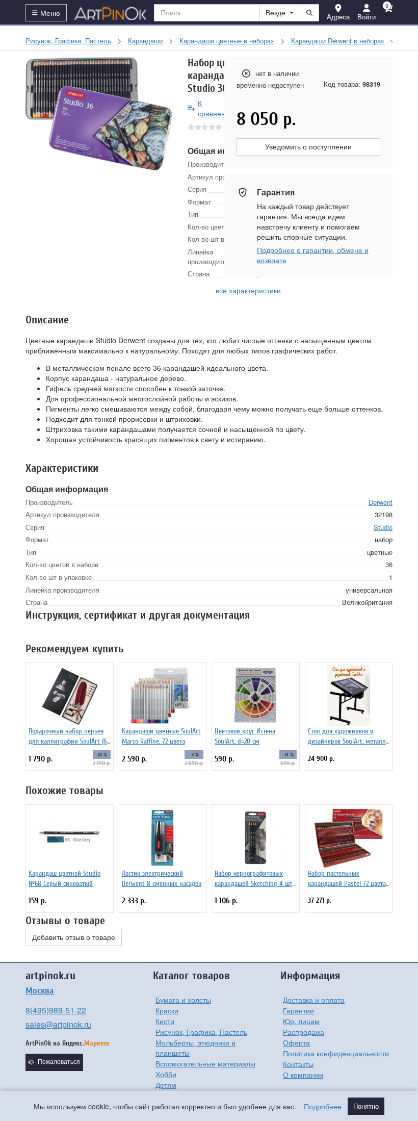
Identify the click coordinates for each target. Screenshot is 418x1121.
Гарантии (298, 1010)
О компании (303, 1074)
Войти (366, 16)
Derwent (381, 502)
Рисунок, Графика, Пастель (201, 1032)
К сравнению (216, 108)
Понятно (366, 1106)
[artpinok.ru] (110, 12)
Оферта (296, 1042)
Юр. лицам (301, 1021)
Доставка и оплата (314, 1000)
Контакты (298, 1064)
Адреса (338, 16)
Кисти (164, 1021)
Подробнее (323, 1106)
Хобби (165, 1074)
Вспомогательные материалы (205, 1063)
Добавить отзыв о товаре (73, 937)
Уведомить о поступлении (308, 147)
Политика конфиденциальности (336, 1053)
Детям (165, 1085)
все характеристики (248, 290)
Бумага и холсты (183, 1000)
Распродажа (303, 1032)
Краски (166, 1010)
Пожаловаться (59, 1061)
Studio (383, 527)
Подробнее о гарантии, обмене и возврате (313, 255)
